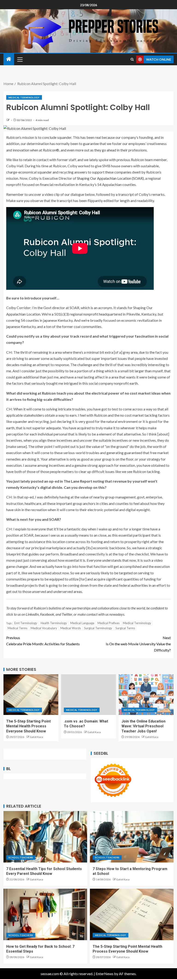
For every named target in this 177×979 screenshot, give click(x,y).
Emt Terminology (25, 623)
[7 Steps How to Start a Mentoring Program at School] (132, 836)
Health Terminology (54, 623)
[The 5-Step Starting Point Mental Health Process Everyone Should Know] (30, 694)
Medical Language (82, 623)
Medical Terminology (24, 97)
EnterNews (104, 973)
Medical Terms (17, 628)
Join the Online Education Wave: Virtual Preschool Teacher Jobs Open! (143, 726)
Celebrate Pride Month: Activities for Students (43, 640)
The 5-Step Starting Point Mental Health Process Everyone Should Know (28, 726)
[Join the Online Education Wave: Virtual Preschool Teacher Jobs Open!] (146, 694)
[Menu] (19, 59)
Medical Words (70, 628)
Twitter (67, 614)
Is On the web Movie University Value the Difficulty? (138, 643)
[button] (19, 59)
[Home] (8, 59)
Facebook (47, 614)
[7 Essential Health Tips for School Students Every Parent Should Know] (45, 836)
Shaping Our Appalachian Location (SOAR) (110, 178)
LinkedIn (32, 614)
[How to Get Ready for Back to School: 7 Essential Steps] (45, 914)
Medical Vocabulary (44, 628)
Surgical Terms (125, 628)
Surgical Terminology (98, 628)
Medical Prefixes (108, 623)
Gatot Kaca (36, 737)
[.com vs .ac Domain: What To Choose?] (88, 694)
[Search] (132, 59)
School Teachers (21, 857)
